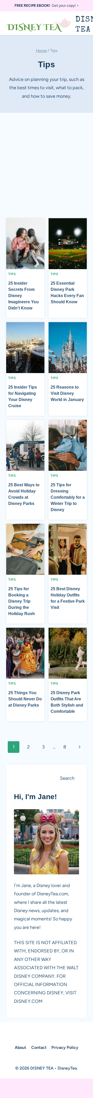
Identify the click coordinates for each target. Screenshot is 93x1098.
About (20, 1047)
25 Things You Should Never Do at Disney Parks (25, 699)
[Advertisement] (46, 167)
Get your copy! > (46, 5)
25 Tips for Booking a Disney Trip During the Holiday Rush (21, 601)
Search (67, 778)
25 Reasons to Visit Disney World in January (67, 393)
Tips (12, 274)
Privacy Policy (64, 1047)
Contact (39, 1047)
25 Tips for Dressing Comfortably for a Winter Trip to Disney (68, 497)
